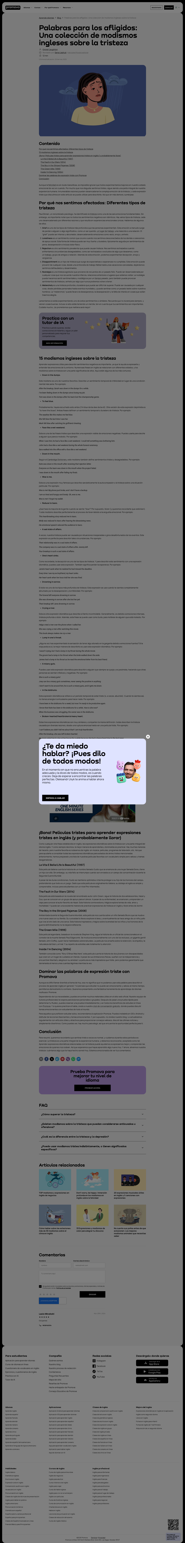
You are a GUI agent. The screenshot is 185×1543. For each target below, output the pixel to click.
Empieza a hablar (55, 798)
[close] (148, 737)
